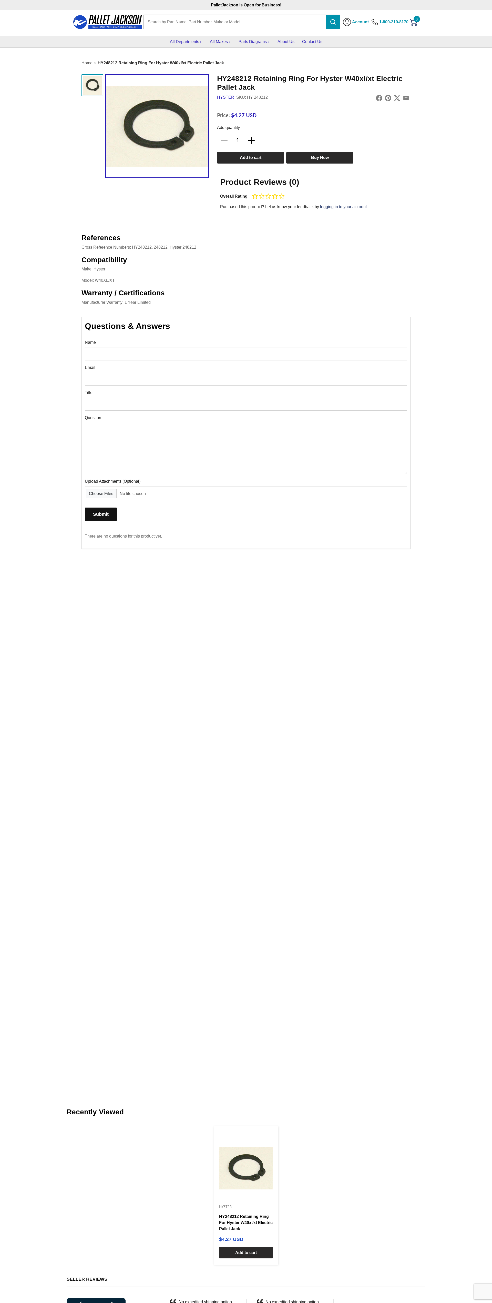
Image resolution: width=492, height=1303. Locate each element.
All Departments (184, 41)
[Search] (333, 22)
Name (90, 342)
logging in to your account (343, 207)
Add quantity (228, 127)
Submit (101, 514)
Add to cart (250, 157)
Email (90, 367)
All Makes (219, 41)
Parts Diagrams (253, 41)
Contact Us (312, 41)
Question (93, 418)
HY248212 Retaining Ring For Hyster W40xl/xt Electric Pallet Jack (161, 63)
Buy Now (320, 157)
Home (87, 63)
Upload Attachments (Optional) (112, 481)
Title (89, 392)
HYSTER (225, 97)
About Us (286, 41)
